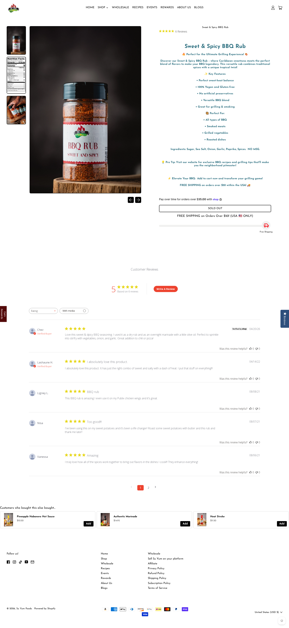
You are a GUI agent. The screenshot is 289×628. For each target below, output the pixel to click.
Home (90, 7)
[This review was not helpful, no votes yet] (256, 349)
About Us (184, 7)
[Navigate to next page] (156, 487)
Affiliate (152, 563)
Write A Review (166, 289)
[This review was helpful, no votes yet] (250, 349)
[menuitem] (16, 40)
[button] (16, 40)
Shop (104, 558)
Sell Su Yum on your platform (165, 558)
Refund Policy (156, 573)
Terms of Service (157, 588)
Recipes (137, 7)
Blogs (198, 7)
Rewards (167, 7)
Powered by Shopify (44, 608)
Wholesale (120, 7)
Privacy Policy (156, 568)
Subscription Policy (159, 583)
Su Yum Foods (24, 608)
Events (152, 7)
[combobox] (43, 311)
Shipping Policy (157, 578)
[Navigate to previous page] (132, 487)
